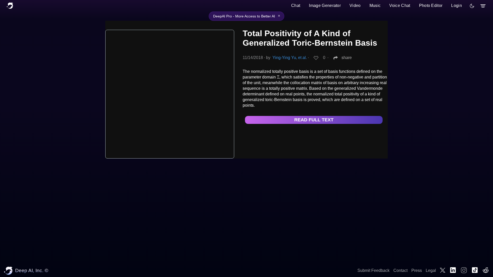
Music (375, 5)
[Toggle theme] (472, 6)
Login (456, 5)
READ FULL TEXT (314, 119)
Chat (295, 5)
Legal (431, 270)
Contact (400, 270)
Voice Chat (399, 5)
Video (355, 5)
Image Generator (325, 5)
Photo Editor (431, 5)
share (347, 57)
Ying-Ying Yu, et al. (289, 57)
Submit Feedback (373, 270)
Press (416, 270)
